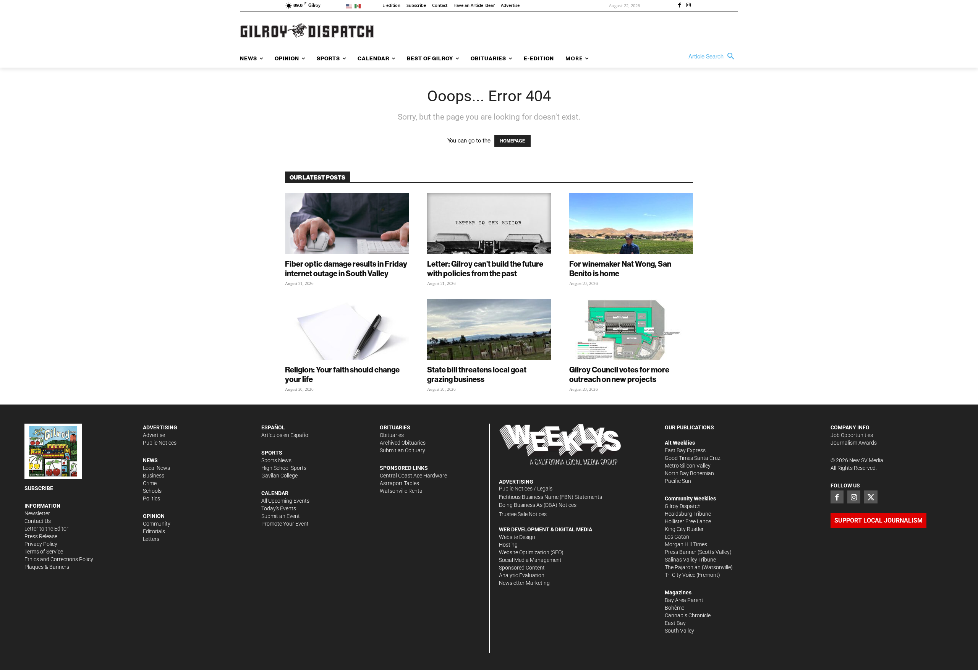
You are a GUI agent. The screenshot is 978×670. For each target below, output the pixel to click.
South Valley (679, 631)
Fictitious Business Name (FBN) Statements (550, 497)
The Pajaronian (683, 567)
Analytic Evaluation (521, 575)
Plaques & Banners (46, 567)
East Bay (675, 623)
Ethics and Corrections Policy (58, 559)
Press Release (40, 536)
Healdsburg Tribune (688, 514)
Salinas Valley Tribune (690, 560)
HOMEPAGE (512, 141)
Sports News (276, 460)
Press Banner (680, 552)
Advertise (154, 435)
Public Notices (159, 443)
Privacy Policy (40, 544)
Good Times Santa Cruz (693, 458)
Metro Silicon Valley (688, 466)
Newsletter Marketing (524, 583)
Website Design (517, 537)
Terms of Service (43, 552)
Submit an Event (280, 516)
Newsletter (37, 513)
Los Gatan (677, 537)
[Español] (359, 5)
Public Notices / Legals (525, 489)
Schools (152, 491)
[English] (350, 5)
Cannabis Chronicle (688, 615)
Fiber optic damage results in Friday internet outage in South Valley (346, 268)
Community (156, 524)
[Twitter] (870, 496)
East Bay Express (685, 450)
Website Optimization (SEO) (531, 552)
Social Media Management (530, 560)
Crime (150, 483)
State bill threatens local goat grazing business (476, 374)
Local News (156, 468)
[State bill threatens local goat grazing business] (489, 329)
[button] (713, 56)
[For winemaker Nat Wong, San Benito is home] (631, 223)
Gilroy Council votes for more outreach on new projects (619, 374)
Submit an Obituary (402, 450)
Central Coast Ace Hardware (413, 476)
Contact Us (37, 521)
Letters (151, 539)
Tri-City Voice (680, 575)
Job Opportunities (852, 435)
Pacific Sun (678, 481)
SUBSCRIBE (38, 488)
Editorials (154, 531)
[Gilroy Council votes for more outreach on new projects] (631, 329)
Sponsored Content (522, 568)
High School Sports (283, 468)
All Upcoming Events (285, 501)
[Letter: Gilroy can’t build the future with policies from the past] (489, 223)
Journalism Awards (854, 443)
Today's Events (278, 508)
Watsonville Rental (402, 491)
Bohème (674, 608)
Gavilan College (279, 476)
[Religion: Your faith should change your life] (347, 329)
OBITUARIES (395, 427)
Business (153, 476)
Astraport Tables (399, 483)
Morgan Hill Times (686, 544)
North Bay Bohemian (689, 473)
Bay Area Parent (684, 600)
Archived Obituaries (403, 443)
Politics (151, 498)
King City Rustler (684, 529)
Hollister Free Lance (688, 521)
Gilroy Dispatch (683, 506)
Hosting (508, 545)
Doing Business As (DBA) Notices (537, 505)
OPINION (154, 516)
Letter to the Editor (46, 529)
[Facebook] (679, 5)
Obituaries (392, 435)
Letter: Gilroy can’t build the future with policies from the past (485, 268)
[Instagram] (688, 5)
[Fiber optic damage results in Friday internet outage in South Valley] (347, 223)
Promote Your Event (285, 524)
